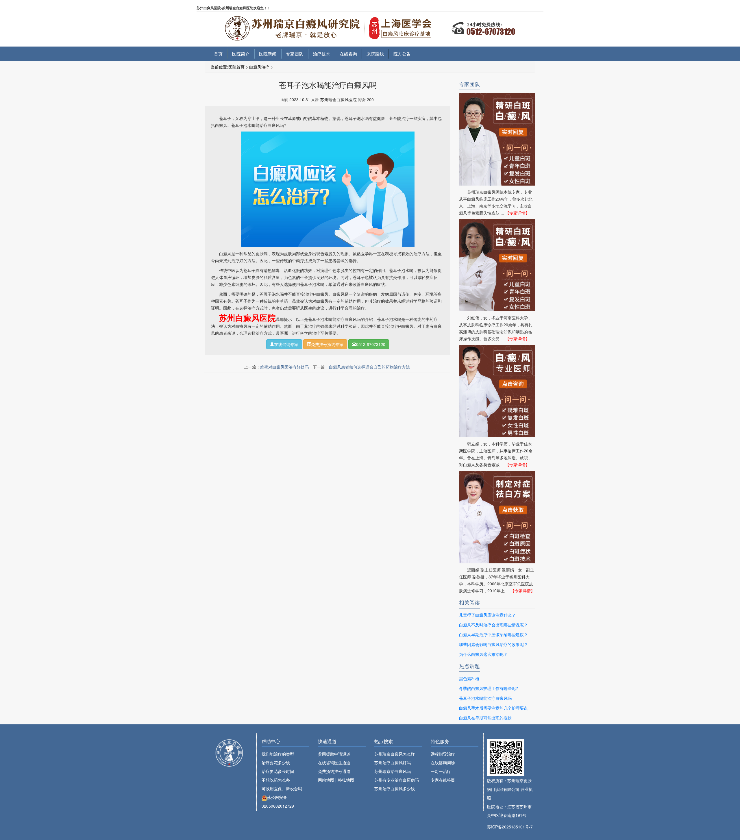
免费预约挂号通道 (334, 771)
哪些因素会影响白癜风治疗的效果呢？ (493, 644)
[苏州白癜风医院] (370, 25)
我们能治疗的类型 (278, 754)
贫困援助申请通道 (334, 754)
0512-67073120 (370, 344)
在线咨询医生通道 (334, 762)
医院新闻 (267, 54)
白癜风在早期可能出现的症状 (485, 718)
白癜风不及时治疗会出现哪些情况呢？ (493, 625)
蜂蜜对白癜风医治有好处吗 (284, 367)
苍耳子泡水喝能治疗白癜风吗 (485, 698)
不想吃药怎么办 (276, 780)
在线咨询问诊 (443, 762)
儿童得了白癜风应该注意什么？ (487, 615)
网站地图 (326, 780)
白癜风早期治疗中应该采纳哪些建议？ (493, 634)
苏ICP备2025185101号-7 (510, 827)
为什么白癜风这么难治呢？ (483, 654)
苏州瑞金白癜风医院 (338, 99)
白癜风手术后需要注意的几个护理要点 (493, 708)
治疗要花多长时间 (278, 771)
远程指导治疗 (443, 754)
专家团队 (294, 54)
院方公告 (402, 54)
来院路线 (375, 54)
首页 (218, 54)
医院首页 (236, 67)
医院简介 (240, 54)
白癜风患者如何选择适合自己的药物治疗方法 (369, 367)
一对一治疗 (441, 771)
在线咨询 (348, 54)
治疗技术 (321, 54)
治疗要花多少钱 (276, 762)
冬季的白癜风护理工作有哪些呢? (488, 688)
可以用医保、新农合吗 (282, 788)
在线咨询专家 (286, 344)
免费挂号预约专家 (327, 344)
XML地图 (346, 780)
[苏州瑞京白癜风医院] (229, 753)
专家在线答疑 (443, 780)
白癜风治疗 (259, 67)
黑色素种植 (469, 678)
